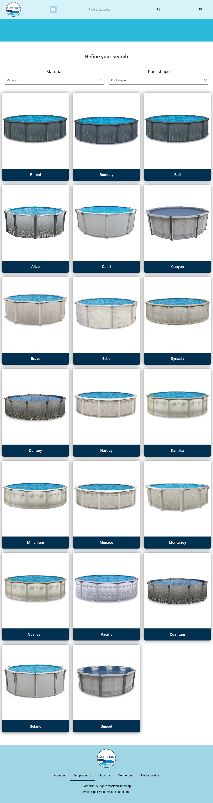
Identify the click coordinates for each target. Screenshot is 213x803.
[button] (53, 9)
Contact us (125, 775)
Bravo (35, 358)
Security (104, 775)
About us (60, 775)
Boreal (35, 174)
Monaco (106, 542)
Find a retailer (150, 775)
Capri (106, 266)
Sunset (106, 726)
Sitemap (125, 786)
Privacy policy (92, 791)
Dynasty (177, 358)
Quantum (177, 634)
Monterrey (177, 542)
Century (35, 450)
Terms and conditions (116, 791)
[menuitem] (201, 9)
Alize (35, 266)
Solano (35, 726)
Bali (177, 174)
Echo (106, 358)
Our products (82, 775)
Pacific (106, 634)
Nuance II (35, 634)
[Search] (158, 9)
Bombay (106, 174)
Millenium (35, 542)
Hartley (106, 450)
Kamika (177, 450)
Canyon (177, 266)
